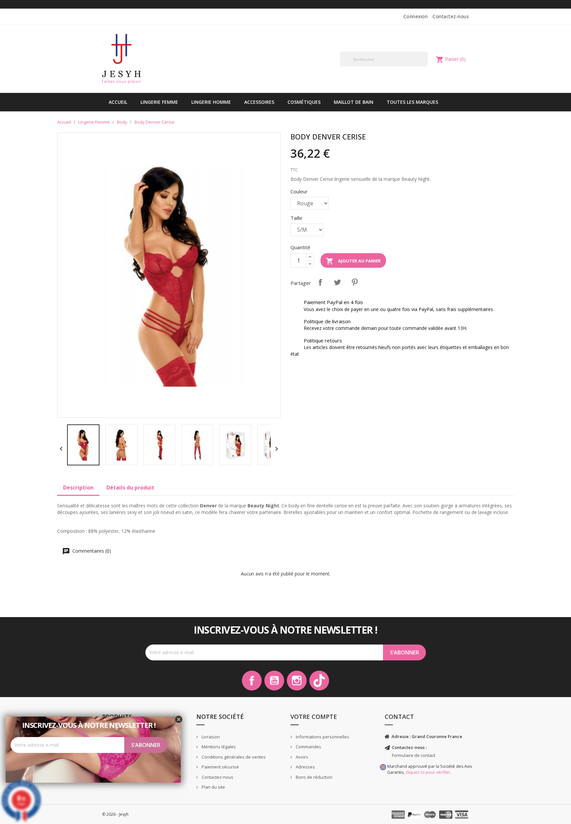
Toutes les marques (412, 102)
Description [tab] (78, 487)
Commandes (308, 747)
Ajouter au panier (353, 261)
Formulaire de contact (413, 755)
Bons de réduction (313, 777)
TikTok (319, 680)
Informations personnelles (322, 737)
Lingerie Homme (211, 102)
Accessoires (259, 102)
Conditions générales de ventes (233, 757)
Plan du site (213, 787)
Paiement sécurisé (220, 767)
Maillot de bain (353, 102)
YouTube (274, 680)
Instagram (297, 680)
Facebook (252, 680)
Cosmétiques (304, 102)
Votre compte (313, 717)
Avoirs (301, 757)
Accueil (118, 102)
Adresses (305, 767)
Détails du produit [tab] (130, 487)
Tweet (337, 282)
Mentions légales (218, 747)
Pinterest (354, 282)
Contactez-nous (451, 16)
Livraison (210, 737)
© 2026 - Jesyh (115, 814)
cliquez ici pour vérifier (427, 772)
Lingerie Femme (159, 102)
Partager (320, 282)
